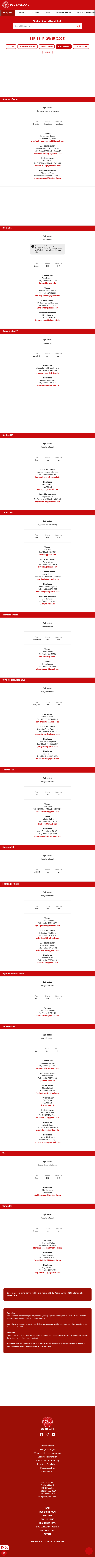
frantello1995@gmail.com (47, 759)
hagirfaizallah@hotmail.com (47, 502)
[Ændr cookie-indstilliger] (4, 1553)
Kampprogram (47, 46)
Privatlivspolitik (47, 1468)
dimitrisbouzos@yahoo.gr (47, 722)
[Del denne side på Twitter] (6, 1548)
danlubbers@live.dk (48, 657)
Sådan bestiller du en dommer (47, 1453)
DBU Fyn (47, 1516)
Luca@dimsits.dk (47, 604)
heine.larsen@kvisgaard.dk (47, 320)
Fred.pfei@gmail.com (47, 824)
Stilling (11, 46)
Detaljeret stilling (27, 46)
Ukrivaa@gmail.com (47, 555)
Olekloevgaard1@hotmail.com (47, 1195)
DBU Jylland (47, 1520)
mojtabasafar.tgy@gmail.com (47, 1273)
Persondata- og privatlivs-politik (47, 1541)
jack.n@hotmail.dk (47, 283)
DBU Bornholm (47, 1512)
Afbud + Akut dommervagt (47, 1461)
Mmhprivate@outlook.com (47, 1093)
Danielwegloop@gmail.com (47, 592)
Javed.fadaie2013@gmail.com (47, 1260)
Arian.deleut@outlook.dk (47, 1130)
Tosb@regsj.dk (47, 1105)
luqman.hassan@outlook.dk (47, 477)
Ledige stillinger (47, 1450)
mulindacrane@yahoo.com (47, 1015)
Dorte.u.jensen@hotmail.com (47, 1142)
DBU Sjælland (47, 1531)
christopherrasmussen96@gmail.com (47, 141)
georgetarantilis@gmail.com (47, 734)
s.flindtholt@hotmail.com (47, 938)
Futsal (47, 1534)
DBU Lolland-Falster (47, 1527)
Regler (47, 52)
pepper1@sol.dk (47, 1081)
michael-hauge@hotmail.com (48, 166)
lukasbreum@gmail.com (47, 963)
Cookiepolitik (47, 1472)
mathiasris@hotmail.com (47, 579)
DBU (47, 1508)
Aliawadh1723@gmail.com (47, 1118)
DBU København (47, 1523)
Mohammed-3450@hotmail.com (47, 1248)
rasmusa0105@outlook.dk (47, 385)
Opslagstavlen (81, 46)
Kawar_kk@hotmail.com (47, 489)
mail (70, 1293)
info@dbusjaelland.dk (48, 1497)
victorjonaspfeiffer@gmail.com (47, 836)
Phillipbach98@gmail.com (47, 950)
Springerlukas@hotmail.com (47, 926)
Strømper (58, 121)
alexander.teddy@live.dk (47, 373)
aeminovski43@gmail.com (47, 1068)
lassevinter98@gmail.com (47, 812)
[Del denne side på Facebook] (2, 1548)
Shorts (47, 121)
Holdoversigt (64, 46)
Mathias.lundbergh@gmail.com (48, 153)
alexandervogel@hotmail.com (47, 178)
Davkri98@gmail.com (47, 567)
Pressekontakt (47, 1446)
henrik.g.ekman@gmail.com (47, 296)
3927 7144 (12, 1296)
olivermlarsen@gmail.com (47, 669)
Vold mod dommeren (47, 1457)
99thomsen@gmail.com (47, 308)
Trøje (36, 121)
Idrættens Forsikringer (47, 1464)
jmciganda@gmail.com (48, 747)
